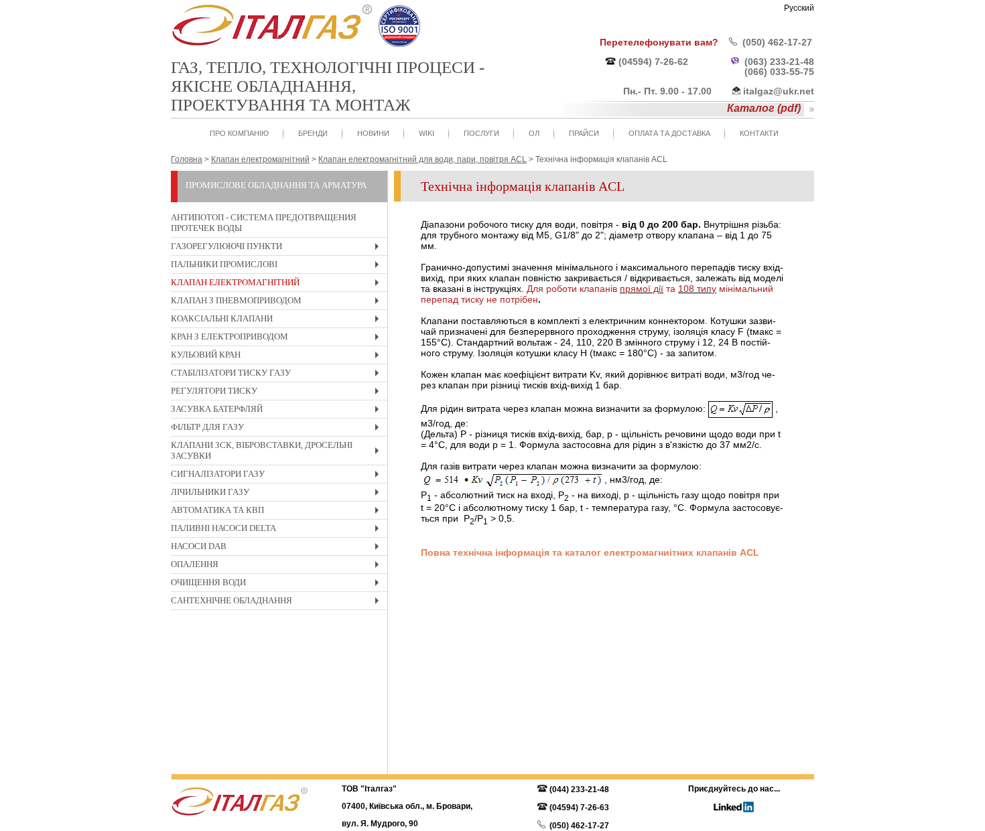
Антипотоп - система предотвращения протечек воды (263, 222)
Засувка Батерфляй (278, 411)
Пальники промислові (278, 266)
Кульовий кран (278, 357)
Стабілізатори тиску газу (278, 375)
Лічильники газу (278, 494)
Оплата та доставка (669, 133)
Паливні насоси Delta (278, 530)
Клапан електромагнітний (278, 284)
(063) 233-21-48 (779, 61)
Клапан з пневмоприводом (278, 302)
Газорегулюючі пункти (278, 248)
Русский (799, 8)
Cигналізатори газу (278, 476)
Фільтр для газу (278, 429)
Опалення (278, 566)
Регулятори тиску (278, 393)
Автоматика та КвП (278, 512)
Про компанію (239, 133)
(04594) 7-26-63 (579, 807)
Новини (373, 133)
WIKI (426, 133)
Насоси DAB (278, 548)
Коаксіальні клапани (278, 320)
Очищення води (278, 584)
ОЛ (534, 133)
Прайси (584, 133)
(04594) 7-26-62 (653, 61)
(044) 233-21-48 (579, 789)
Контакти (759, 133)
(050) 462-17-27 (777, 42)
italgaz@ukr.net (778, 91)
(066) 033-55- (773, 71)
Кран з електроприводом (278, 338)
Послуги (481, 133)
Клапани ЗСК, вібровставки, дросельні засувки (278, 452)
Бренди (313, 133)
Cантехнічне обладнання (278, 602)
